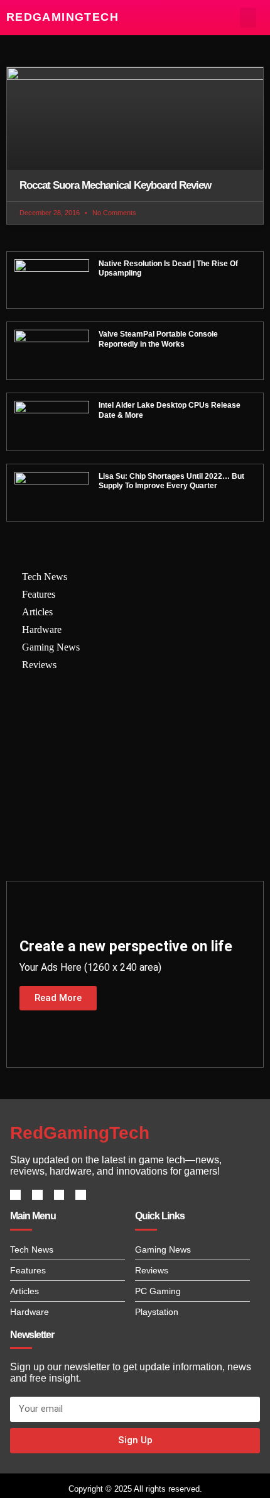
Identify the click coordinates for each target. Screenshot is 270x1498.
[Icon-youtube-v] (80, 1195)
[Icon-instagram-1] (59, 1195)
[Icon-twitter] (37, 1195)
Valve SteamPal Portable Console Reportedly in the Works (158, 339)
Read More (58, 997)
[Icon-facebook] (15, 1195)
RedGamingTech (62, 17)
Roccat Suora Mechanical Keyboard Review (115, 185)
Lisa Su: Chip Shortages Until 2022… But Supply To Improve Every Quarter (171, 481)
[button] (248, 18)
